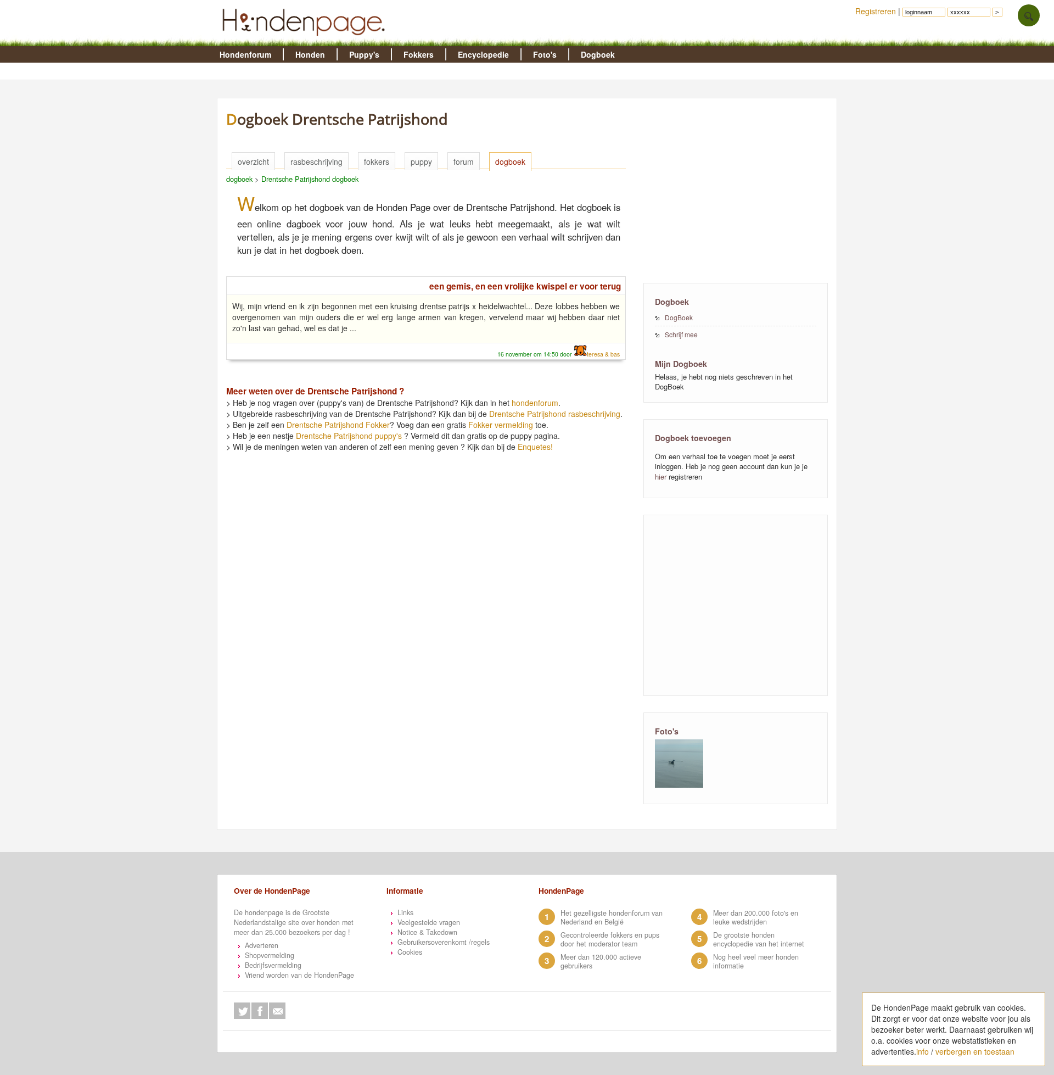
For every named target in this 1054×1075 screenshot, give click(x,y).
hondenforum (535, 402)
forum (463, 161)
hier (660, 476)
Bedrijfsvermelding (273, 965)
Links (405, 912)
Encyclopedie (483, 54)
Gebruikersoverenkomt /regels (443, 942)
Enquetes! (535, 446)
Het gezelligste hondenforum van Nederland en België (611, 917)
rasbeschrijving (316, 161)
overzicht (253, 161)
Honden (310, 54)
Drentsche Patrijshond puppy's (349, 435)
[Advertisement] (735, 189)
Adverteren (261, 945)
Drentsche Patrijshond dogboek (309, 179)
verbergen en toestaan (974, 1051)
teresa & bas (603, 354)
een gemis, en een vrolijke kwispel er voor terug (525, 286)
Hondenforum (245, 54)
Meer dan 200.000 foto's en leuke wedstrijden (755, 917)
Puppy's (364, 54)
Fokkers (418, 54)
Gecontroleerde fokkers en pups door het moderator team (609, 939)
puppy (421, 161)
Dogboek (598, 54)
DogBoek (679, 317)
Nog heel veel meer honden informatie (756, 961)
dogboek (510, 161)
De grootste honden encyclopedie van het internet (758, 939)
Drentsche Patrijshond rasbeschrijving (554, 413)
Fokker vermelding (500, 424)
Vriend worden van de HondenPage (299, 975)
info (922, 1051)
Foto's (545, 54)
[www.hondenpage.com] (305, 40)
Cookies (409, 952)
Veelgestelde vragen (428, 922)
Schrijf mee (681, 334)
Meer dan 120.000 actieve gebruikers (600, 961)
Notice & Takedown (427, 932)
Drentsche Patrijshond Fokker (338, 424)
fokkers (376, 161)
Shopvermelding (269, 955)
